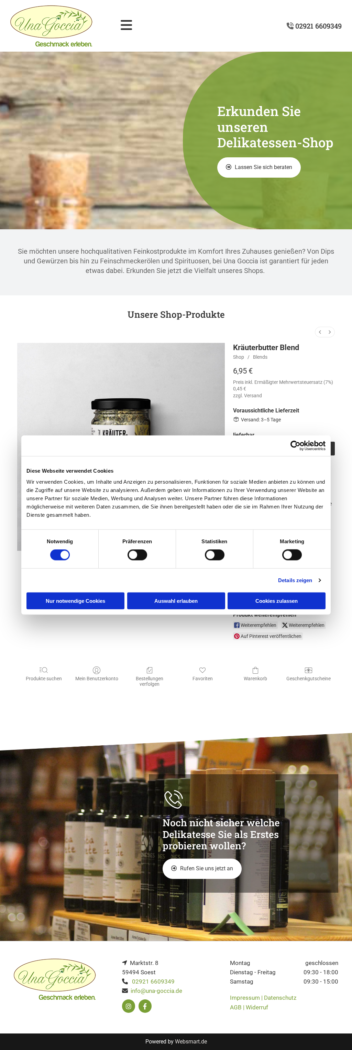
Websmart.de (191, 1041)
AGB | (238, 1007)
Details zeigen (295, 580)
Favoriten (202, 678)
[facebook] (145, 1006)
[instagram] (128, 1006)
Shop (238, 357)
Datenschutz (280, 997)
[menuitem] (320, 332)
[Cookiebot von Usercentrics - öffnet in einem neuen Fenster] (295, 446)
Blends (260, 357)
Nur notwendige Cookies (75, 600)
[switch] (137, 554)
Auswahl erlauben (176, 600)
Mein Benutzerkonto (96, 678)
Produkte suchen (44, 678)
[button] (259, 167)
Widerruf (257, 1007)
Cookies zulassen (276, 600)
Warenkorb (255, 678)
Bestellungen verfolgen (149, 681)
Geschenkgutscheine (308, 678)
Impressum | (247, 997)
